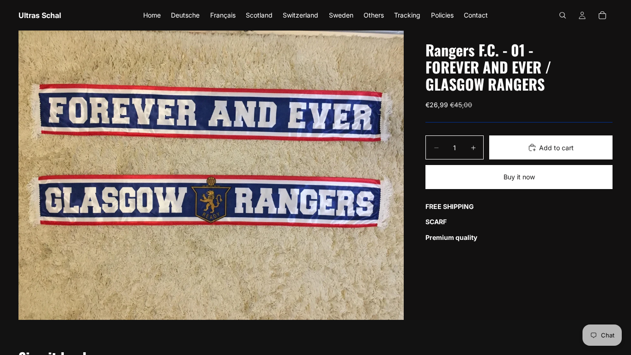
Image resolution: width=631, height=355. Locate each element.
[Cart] (602, 15)
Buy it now (519, 177)
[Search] (562, 15)
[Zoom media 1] (211, 175)
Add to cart (556, 148)
